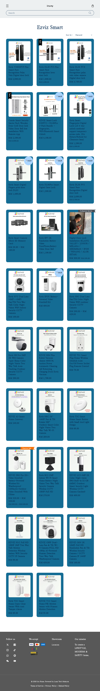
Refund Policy (64, 686)
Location (55, 645)
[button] (7, 6)
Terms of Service (37, 686)
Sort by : (69, 35)
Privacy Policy (51, 686)
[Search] (90, 12)
